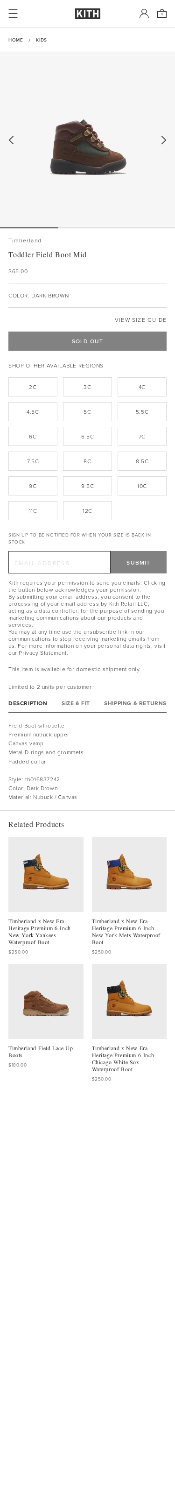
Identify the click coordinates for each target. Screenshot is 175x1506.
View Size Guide (141, 319)
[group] (87, 139)
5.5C (142, 412)
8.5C (142, 461)
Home (15, 39)
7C (142, 436)
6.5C (87, 436)
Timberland (25, 240)
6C (32, 436)
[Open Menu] (13, 13)
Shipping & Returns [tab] (135, 703)
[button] (87, 227)
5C (87, 412)
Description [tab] (28, 703)
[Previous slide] (11, 140)
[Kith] (87, 13)
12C (87, 511)
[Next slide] (164, 140)
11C (33, 511)
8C (87, 461)
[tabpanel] (87, 761)
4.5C (33, 412)
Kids (41, 39)
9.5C (87, 486)
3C (87, 387)
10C (142, 486)
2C (32, 387)
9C (32, 486)
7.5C (33, 461)
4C (142, 387)
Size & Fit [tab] (76, 703)
